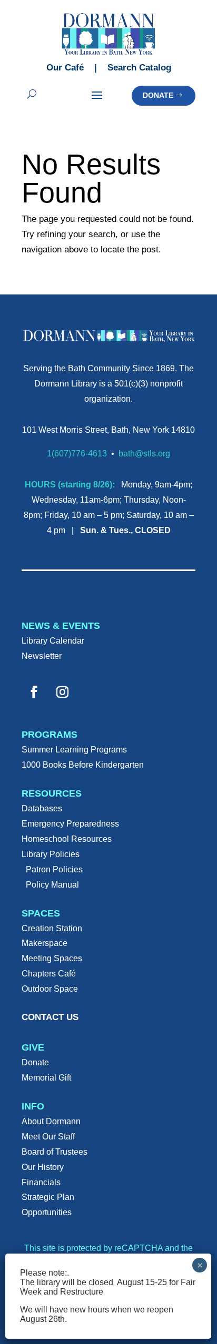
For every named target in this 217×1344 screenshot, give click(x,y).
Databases (42, 808)
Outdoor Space (50, 988)
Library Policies (51, 854)
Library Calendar (53, 640)
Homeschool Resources (67, 838)
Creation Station (52, 928)
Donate (158, 95)
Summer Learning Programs (74, 749)
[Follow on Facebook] (34, 692)
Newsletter (42, 655)
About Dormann (51, 1121)
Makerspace (44, 943)
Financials (41, 1182)
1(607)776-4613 (77, 453)
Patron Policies (54, 869)
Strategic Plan (48, 1197)
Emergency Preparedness (70, 823)
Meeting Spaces (52, 958)
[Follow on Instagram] (62, 692)
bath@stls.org (144, 453)
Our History (43, 1167)
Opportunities (47, 1212)
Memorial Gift (46, 1077)
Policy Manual (52, 884)
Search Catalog (139, 68)
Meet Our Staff (48, 1136)
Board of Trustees (54, 1151)
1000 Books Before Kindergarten (83, 764)
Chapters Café (49, 973)
